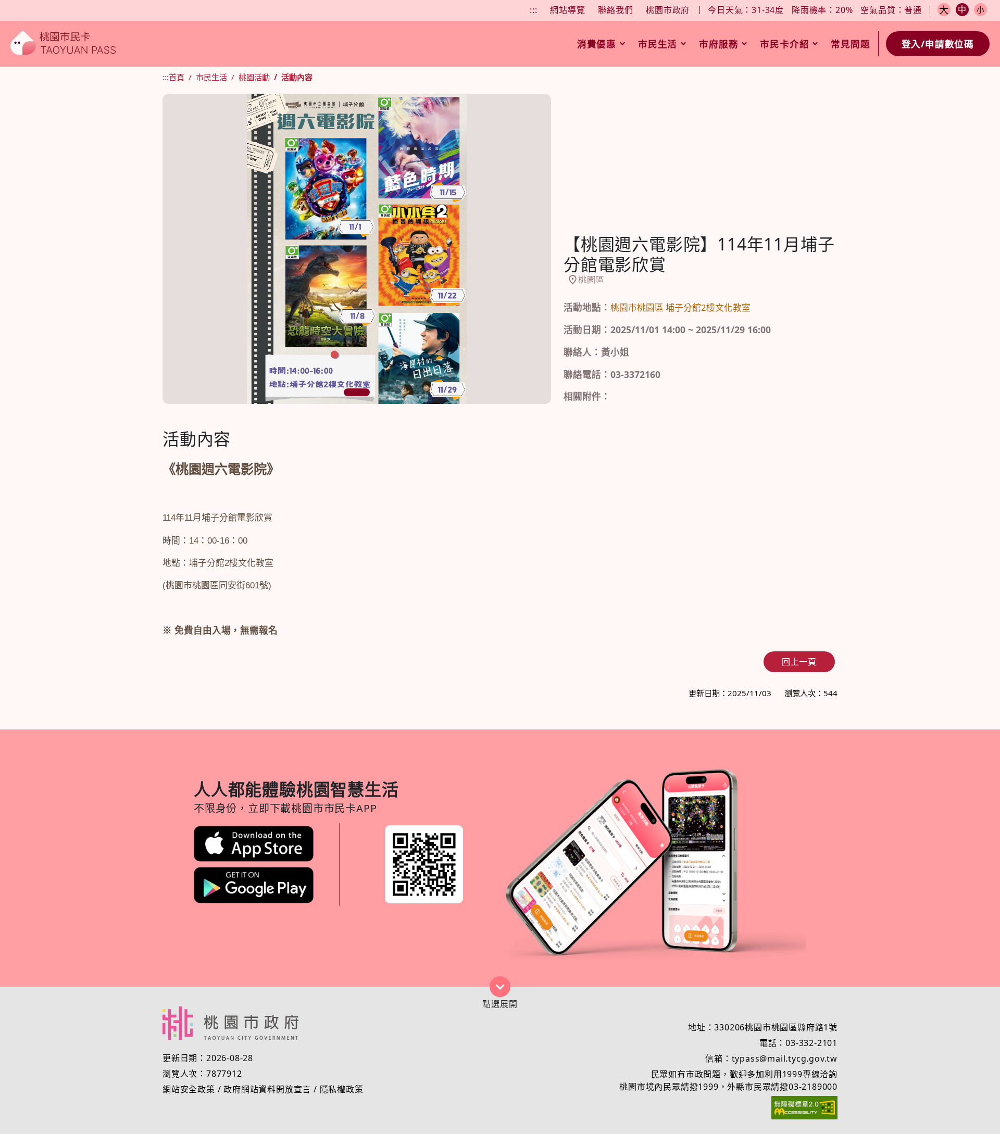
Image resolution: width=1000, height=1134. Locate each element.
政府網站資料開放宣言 (267, 1089)
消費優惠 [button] (596, 43)
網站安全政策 (188, 1089)
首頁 (176, 77)
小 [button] (980, 10)
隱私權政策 (342, 1089)
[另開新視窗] (254, 844)
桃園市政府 (668, 10)
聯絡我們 (615, 10)
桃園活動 (254, 77)
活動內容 (296, 77)
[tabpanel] (356, 249)
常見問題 (850, 43)
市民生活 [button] (657, 43)
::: (533, 10)
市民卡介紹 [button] (784, 43)
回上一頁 (799, 661)
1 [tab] (357, 392)
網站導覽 (567, 10)
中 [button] (962, 9)
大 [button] (944, 9)
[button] (500, 986)
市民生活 (211, 77)
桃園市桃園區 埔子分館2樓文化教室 (680, 307)
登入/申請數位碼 (938, 43)
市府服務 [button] (718, 43)
